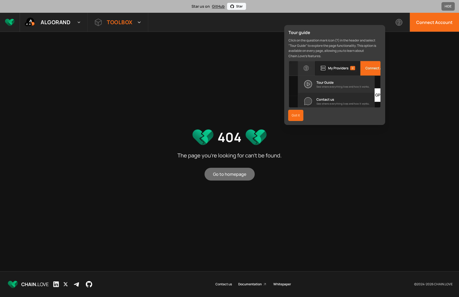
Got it (296, 115)
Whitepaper (282, 284)
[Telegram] (77, 284)
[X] (65, 284)
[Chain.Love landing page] (10, 22)
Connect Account (434, 22)
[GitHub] (89, 284)
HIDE (448, 6)
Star (239, 6)
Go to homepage (229, 174)
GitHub (218, 6)
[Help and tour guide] (399, 22)
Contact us (223, 284)
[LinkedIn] (56, 284)
